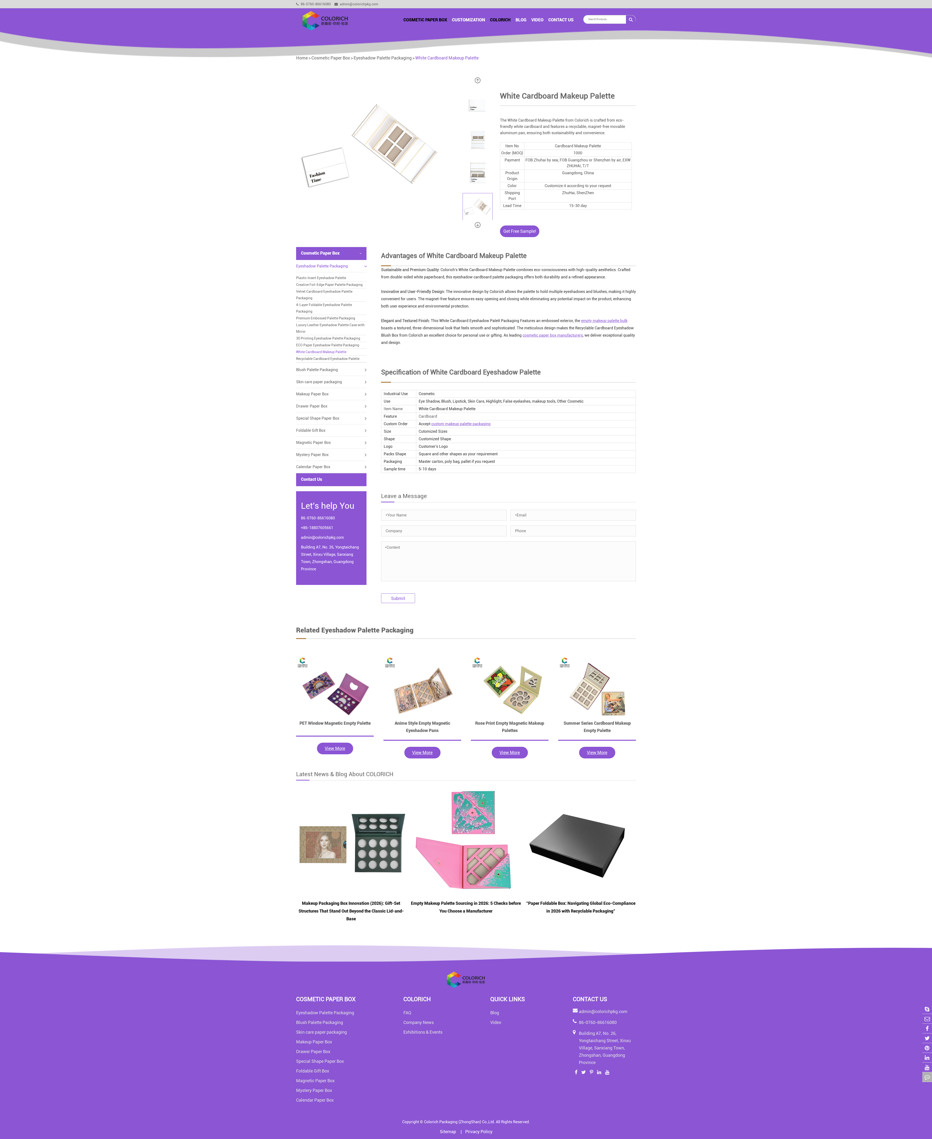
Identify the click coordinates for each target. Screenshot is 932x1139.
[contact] (927, 1077)
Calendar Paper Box (313, 467)
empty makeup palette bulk (604, 320)
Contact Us (561, 19)
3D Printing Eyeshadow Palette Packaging (328, 338)
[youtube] (927, 1067)
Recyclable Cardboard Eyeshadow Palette (327, 359)
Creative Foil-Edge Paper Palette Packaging (329, 285)
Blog (521, 19)
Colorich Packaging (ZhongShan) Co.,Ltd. (459, 1122)
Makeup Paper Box (312, 394)
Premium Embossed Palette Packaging (325, 318)
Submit (398, 598)
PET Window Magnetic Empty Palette (335, 723)
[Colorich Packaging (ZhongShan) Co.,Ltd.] (325, 20)
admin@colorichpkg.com (358, 4)
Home (302, 57)
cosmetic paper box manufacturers (553, 335)
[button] (478, 80)
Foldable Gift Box (310, 430)
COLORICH (500, 19)
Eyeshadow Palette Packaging (383, 57)
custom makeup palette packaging (461, 424)
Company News (418, 1022)
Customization (468, 19)
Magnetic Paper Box (313, 442)
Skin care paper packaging (319, 382)
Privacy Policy (478, 1131)
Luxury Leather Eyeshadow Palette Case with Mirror (330, 328)
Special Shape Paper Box (317, 418)
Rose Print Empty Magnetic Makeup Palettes (509, 727)
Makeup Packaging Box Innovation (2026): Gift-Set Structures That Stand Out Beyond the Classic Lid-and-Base (351, 911)
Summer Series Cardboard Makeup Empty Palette (597, 727)
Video (537, 19)
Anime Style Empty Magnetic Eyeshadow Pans (422, 727)
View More (335, 748)
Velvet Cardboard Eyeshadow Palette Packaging (324, 295)
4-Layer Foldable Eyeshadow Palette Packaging (324, 308)
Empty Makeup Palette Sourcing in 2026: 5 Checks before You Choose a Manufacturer (466, 907)
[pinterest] (927, 1048)
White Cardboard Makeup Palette (447, 57)
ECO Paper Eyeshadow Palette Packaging (327, 345)
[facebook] (927, 1028)
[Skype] (927, 1009)
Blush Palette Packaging (317, 369)
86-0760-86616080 (315, 4)
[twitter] (927, 1038)
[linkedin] (927, 1057)
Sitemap (448, 1131)
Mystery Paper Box (312, 454)
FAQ (407, 1012)
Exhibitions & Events (422, 1032)
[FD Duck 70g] (335, 687)
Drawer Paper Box (311, 406)
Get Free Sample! (519, 231)
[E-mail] (927, 1018)
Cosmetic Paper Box (425, 19)
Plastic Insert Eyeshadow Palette (321, 278)
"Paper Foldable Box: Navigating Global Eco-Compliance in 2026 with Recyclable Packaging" (580, 907)
